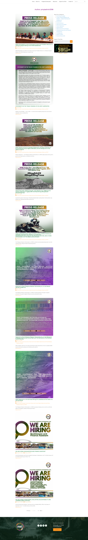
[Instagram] (46, 526)
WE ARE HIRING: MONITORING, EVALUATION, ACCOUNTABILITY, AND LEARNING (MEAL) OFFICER (33, 500)
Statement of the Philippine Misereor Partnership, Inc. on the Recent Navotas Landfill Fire (32, 287)
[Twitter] (41, 526)
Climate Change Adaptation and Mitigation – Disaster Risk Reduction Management (63, 19)
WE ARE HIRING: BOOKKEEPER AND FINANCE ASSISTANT (30, 451)
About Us (37, 1)
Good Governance (25, 48)
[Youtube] (43, 526)
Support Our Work (62, 1)
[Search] (71, 41)
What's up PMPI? (45, 48)
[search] (79, 1)
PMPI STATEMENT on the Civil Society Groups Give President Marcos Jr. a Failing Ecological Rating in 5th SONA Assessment (34, 45)
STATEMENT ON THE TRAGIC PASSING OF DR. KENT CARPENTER (32, 106)
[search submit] (84, 1)
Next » (41, 510)
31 (38, 510)
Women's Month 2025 (60, 35)
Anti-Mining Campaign (20, 403)
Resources (55, 1)
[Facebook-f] (38, 526)
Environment (18, 48)
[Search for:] (79, 1)
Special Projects (59, 27)
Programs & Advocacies (46, 1)
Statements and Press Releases (35, 48)
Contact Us (70, 1)
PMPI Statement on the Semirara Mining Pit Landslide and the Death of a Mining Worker (34, 400)
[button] (18, 53)
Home (33, 1)
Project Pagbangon (60, 25)
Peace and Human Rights (34, 341)
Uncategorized (59, 33)
